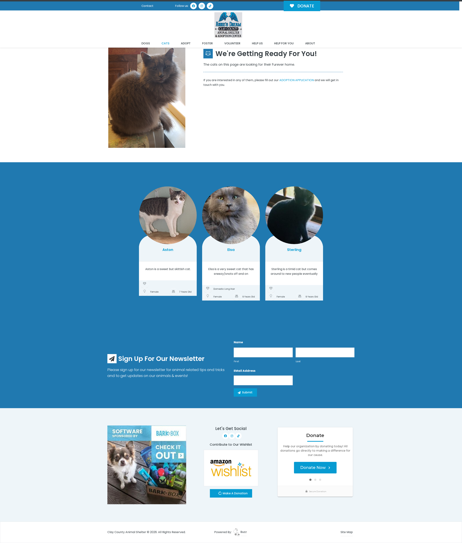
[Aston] (168, 215)
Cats (165, 43)
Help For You (284, 43)
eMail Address (244, 371)
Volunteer (232, 43)
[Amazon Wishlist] (231, 468)
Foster (207, 43)
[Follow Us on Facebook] (193, 6)
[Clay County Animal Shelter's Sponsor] (146, 465)
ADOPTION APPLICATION (296, 80)
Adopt (186, 43)
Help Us (257, 43)
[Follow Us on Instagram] (202, 6)
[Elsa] (231, 215)
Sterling (294, 249)
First (236, 361)
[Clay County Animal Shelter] (228, 24)
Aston (167, 249)
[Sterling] (294, 215)
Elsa (231, 249)
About (310, 43)
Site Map (347, 532)
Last (298, 361)
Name (238, 342)
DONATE (305, 6)
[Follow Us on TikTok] (210, 6)
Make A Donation (235, 493)
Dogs (145, 43)
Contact (147, 6)
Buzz (243, 532)
